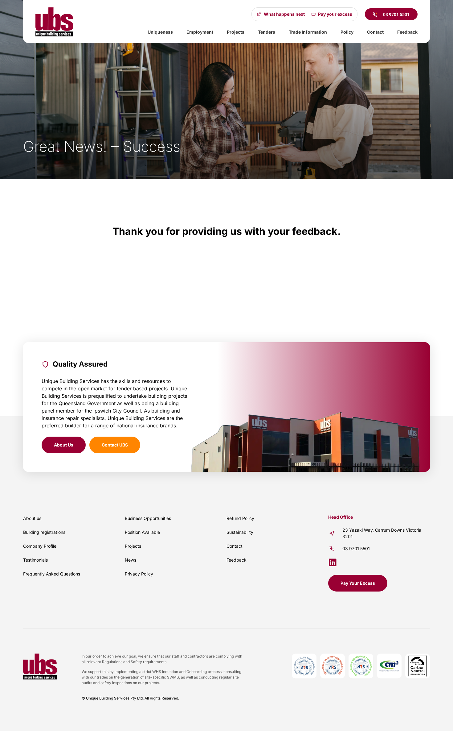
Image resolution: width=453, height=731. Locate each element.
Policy (347, 32)
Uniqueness (160, 32)
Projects (235, 32)
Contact (375, 32)
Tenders (266, 32)
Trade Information (308, 32)
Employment (199, 32)
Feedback (407, 32)
